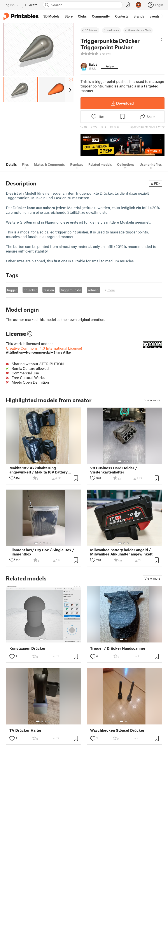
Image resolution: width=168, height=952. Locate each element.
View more (152, 400)
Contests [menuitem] (121, 16)
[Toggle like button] (12, 478)
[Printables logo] (21, 16)
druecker (30, 290)
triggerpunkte (71, 290)
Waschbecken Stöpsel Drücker (117, 730)
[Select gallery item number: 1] (36, 461)
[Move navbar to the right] (162, 16)
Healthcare (113, 30)
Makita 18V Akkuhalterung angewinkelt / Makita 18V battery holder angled (38, 470)
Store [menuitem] (69, 16)
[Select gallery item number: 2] (40, 461)
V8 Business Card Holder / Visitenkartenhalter (113, 470)
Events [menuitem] (154, 16)
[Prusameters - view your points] (138, 5)
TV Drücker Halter (25, 730)
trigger (12, 290)
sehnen (93, 290)
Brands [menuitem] (138, 16)
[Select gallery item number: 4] (47, 461)
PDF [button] (157, 183)
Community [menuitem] (101, 16)
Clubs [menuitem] (82, 16)
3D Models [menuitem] (51, 16)
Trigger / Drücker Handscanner (117, 648)
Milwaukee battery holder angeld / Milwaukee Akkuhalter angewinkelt (121, 552)
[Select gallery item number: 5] (50, 461)
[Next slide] (69, 89)
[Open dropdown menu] (161, 40)
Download (125, 103)
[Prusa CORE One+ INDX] (122, 145)
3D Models (91, 30)
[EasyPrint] (128, 5)
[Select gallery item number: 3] (44, 461)
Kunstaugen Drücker (27, 648)
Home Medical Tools (139, 30)
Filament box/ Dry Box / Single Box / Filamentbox (41, 552)
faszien (49, 290)
